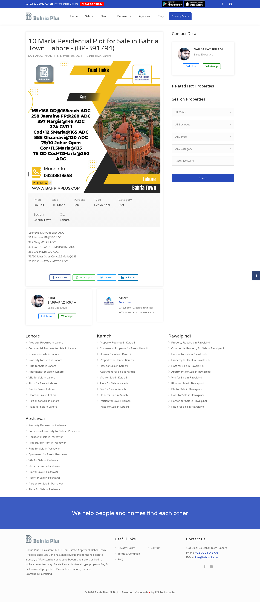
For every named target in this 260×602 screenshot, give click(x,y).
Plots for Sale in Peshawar (44, 466)
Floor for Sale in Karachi (114, 395)
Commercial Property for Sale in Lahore (52, 348)
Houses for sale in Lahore (43, 354)
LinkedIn (129, 277)
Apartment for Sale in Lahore (46, 371)
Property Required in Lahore (45, 342)
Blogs (161, 16)
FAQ (120, 559)
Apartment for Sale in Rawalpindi (191, 371)
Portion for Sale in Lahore (43, 401)
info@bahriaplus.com (66, 3)
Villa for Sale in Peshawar (43, 460)
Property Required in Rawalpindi (190, 342)
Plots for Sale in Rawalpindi (187, 383)
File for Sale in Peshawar (43, 472)
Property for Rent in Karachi (117, 360)
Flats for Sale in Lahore (42, 366)
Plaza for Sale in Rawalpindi (187, 406)
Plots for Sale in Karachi (114, 383)
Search (203, 178)
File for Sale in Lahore (41, 389)
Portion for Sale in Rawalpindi (189, 401)
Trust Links (125, 302)
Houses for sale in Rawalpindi (189, 354)
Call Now (46, 316)
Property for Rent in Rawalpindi (190, 360)
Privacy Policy (126, 548)
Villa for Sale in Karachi (113, 377)
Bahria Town (93, 55)
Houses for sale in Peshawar (45, 437)
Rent (104, 16)
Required (122, 16)
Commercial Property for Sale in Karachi (124, 348)
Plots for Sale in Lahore (42, 383)
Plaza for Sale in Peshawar (44, 489)
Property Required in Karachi (117, 342)
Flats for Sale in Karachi (114, 366)
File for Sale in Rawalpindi (186, 389)
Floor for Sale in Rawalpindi (187, 395)
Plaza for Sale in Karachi (114, 406)
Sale (87, 16)
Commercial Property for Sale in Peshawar (54, 431)
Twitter (107, 277)
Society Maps (180, 16)
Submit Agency (93, 3)
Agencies (144, 16)
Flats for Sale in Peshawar (44, 448)
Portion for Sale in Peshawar (45, 483)
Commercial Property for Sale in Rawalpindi (197, 348)
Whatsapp (85, 277)
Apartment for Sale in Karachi (117, 371)
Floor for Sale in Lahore (42, 395)
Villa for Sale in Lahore (41, 377)
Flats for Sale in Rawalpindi (187, 366)
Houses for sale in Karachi (115, 354)
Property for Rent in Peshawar (47, 442)
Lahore (107, 55)
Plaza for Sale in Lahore (42, 406)
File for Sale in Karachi (113, 389)
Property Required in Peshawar (47, 425)
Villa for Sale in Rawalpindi (187, 377)
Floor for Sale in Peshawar (44, 477)
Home (74, 16)
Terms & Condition (129, 553)
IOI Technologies (165, 592)
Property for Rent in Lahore (45, 360)
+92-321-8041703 (39, 3)
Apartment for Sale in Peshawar (47, 454)
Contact (155, 548)
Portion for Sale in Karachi (115, 401)
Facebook (61, 277)
